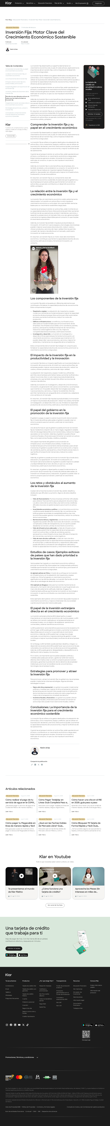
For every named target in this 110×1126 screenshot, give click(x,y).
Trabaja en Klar (78, 1008)
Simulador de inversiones (77, 993)
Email (7, 989)
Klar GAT (59, 1002)
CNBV (34, 1111)
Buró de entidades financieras (15, 1111)
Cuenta (24, 999)
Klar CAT (59, 1005)
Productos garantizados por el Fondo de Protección (63, 992)
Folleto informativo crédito (96, 986)
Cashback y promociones (43, 990)
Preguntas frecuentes (12, 998)
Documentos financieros (77, 1004)
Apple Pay (42, 1007)
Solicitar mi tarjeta (94, 114)
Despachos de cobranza (49, 1111)
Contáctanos (10, 986)
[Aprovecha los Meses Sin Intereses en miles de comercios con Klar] (88, 883)
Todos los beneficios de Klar (45, 999)
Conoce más (11, 136)
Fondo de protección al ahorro (63, 986)
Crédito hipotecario (28, 1016)
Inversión (25, 1005)
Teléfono (8, 992)
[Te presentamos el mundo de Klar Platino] (22, 883)
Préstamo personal (28, 1002)
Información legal (78, 1000)
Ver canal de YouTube (55, 905)
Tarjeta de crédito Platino (27, 995)
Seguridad (42, 1004)
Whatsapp (9, 995)
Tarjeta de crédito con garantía (29, 990)
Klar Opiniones (77, 989)
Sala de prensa (77, 997)
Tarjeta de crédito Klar (29, 986)
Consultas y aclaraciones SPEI (61, 998)
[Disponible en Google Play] (11, 955)
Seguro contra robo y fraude (29, 1012)
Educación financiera (45, 3)
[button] (19, 3)
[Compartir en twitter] (39, 765)
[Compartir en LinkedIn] (35, 765)
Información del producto (95, 991)
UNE (39, 1111)
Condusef (28, 1111)
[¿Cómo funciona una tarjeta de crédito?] (55, 883)
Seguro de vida (27, 1008)
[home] (9, 3)
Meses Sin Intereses (45, 986)
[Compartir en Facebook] (42, 765)
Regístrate (98, 3)
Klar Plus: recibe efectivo (44, 995)
